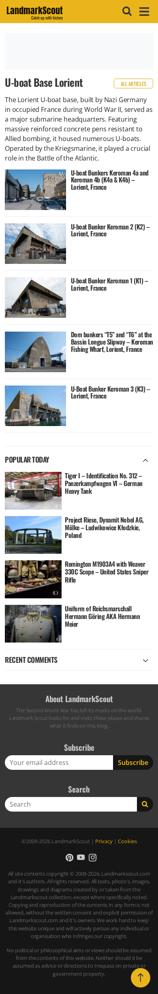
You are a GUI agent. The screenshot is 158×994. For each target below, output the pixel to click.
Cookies (127, 841)
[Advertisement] (79, 51)
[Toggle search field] (126, 11)
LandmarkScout (34, 12)
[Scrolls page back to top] (140, 978)
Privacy (104, 841)
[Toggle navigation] (143, 11)
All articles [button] (133, 84)
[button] (69, 857)
